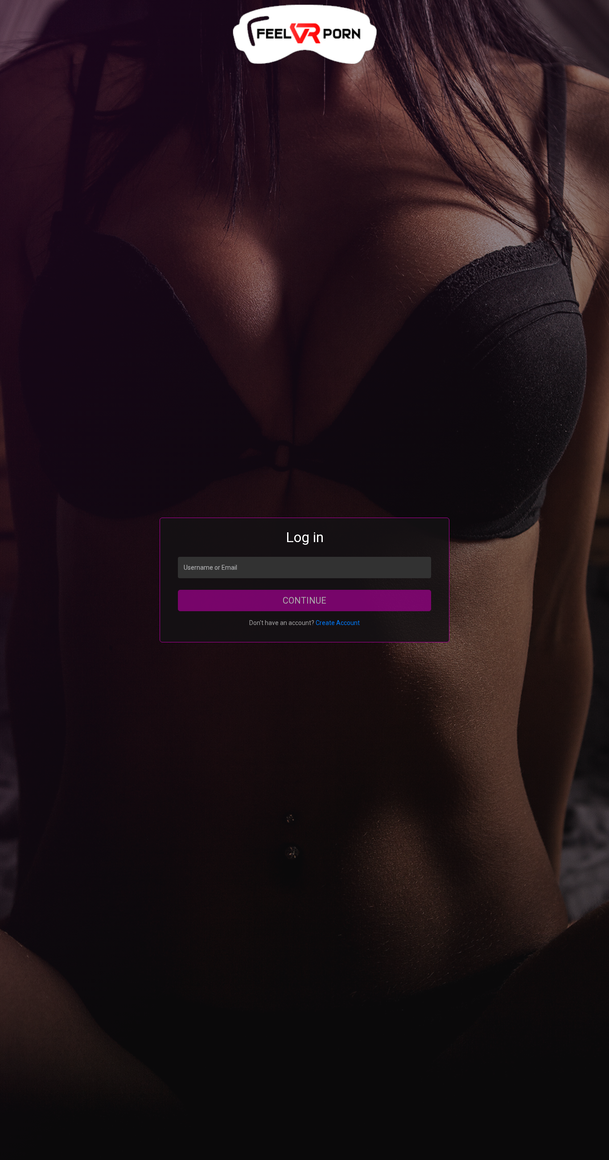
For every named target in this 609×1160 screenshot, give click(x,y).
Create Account (338, 622)
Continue (304, 600)
